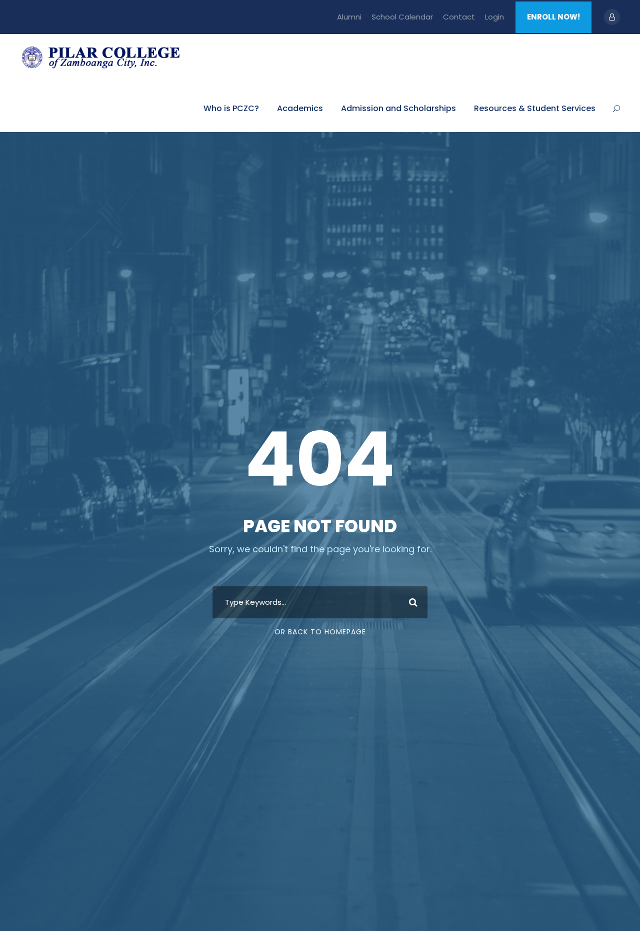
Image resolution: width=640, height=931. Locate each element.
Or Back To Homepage (320, 632)
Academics (300, 108)
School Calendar (402, 17)
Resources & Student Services (535, 108)
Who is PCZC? (231, 108)
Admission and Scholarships (398, 108)
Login (494, 17)
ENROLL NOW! (553, 17)
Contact (459, 17)
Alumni (349, 17)
